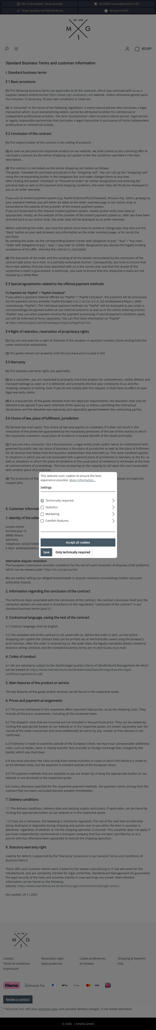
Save (46, 552)
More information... (82, 480)
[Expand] (113, 499)
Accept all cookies (78, 542)
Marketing (52, 514)
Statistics (52, 507)
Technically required (60, 500)
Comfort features (57, 521)
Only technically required (73, 552)
